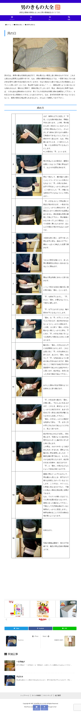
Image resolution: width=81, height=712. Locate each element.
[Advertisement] (40, 578)
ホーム (9, 24)
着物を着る (19, 24)
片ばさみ (19, 676)
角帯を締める (31, 24)
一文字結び (20, 662)
